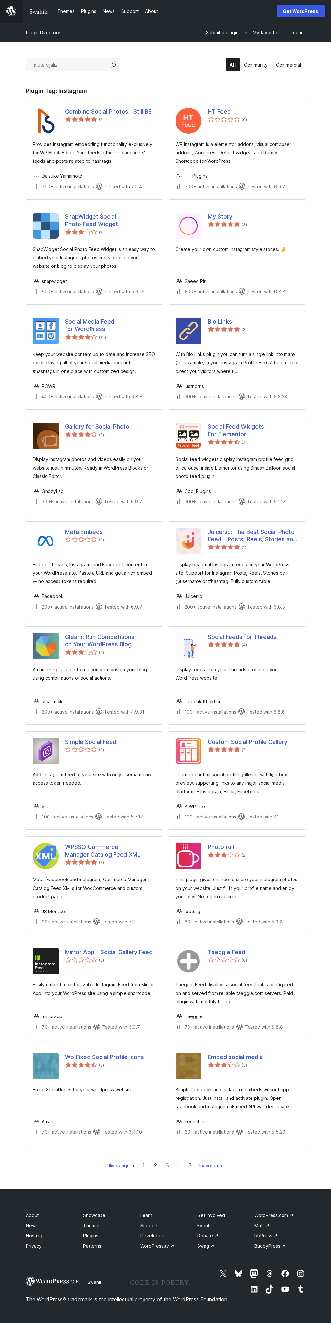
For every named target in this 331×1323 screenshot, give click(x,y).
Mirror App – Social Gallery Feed (109, 952)
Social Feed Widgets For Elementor (236, 430)
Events (204, 1225)
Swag (206, 1246)
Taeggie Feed (226, 952)
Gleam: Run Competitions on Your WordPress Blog (99, 640)
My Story (220, 216)
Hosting (34, 1235)
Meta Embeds (84, 531)
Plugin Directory (43, 32)
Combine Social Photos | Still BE (108, 111)
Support (149, 1225)
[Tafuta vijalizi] (113, 64)
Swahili (95, 1282)
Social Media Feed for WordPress (89, 325)
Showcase (94, 1215)
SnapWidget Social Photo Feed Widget (91, 220)
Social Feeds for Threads (242, 636)
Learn (146, 1215)
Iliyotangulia (121, 1165)
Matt (262, 1225)
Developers (153, 1235)
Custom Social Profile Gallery (247, 741)
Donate (208, 1235)
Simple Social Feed (90, 741)
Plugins (90, 1235)
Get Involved (211, 1215)
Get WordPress (300, 11)
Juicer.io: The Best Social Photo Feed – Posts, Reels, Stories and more (252, 535)
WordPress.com (274, 1215)
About (32, 1215)
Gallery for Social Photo (97, 426)
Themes (92, 1225)
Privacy (34, 1246)
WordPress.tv (157, 1246)
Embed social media (235, 1057)
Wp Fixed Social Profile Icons (104, 1057)
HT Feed (219, 111)
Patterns (92, 1246)
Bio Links (220, 321)
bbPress (266, 1235)
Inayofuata (210, 1165)
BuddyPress (270, 1246)
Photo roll (221, 846)
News (32, 1225)
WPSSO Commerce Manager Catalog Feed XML (103, 850)
